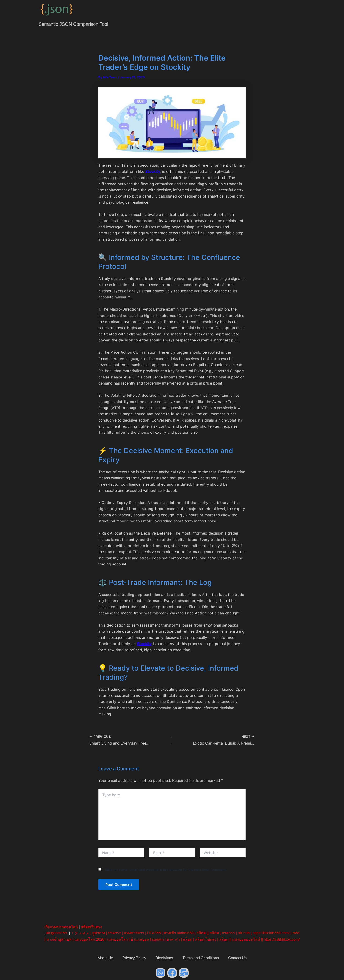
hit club (244, 933)
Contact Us (237, 958)
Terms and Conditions (201, 958)
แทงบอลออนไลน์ (246, 939)
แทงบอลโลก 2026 (89, 939)
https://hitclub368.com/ (271, 933)
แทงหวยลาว (134, 933)
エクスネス (80, 933)
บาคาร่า (114, 933)
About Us (105, 958)
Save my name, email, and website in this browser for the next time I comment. (166, 869)
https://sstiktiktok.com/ (282, 939)
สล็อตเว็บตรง (91, 927)
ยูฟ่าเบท (98, 933)
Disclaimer (164, 958)
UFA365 (154, 933)
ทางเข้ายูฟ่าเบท (59, 939)
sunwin (158, 939)
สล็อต (201, 933)
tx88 (295, 933)
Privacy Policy (134, 958)
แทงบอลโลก (117, 939)
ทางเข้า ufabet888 (179, 933)
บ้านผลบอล (140, 939)
